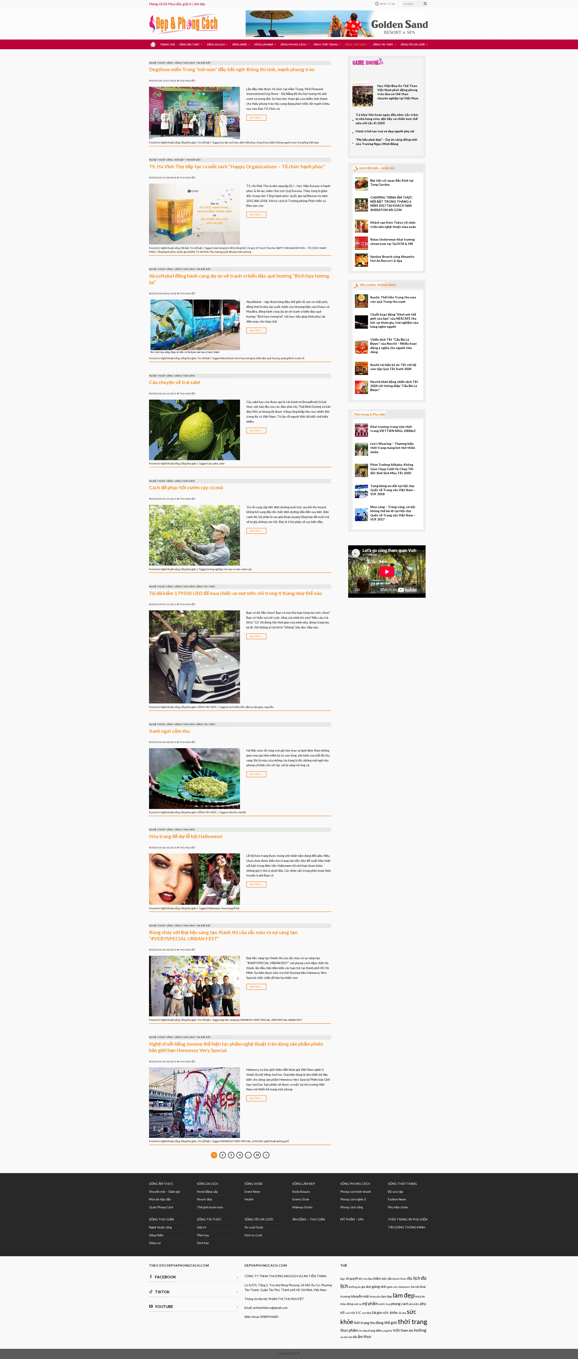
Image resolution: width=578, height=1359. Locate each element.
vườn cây (246, 569)
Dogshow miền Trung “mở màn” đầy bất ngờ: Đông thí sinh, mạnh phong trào (232, 69)
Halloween (214, 908)
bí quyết (352, 1278)
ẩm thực (364, 1336)
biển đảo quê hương (268, 358)
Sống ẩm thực (189, 44)
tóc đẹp (363, 1330)
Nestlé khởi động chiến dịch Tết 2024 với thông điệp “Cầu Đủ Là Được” (394, 386)
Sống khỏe (239, 44)
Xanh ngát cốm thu (169, 731)
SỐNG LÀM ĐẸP (303, 1184)
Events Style (300, 1199)
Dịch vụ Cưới (253, 1235)
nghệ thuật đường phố (276, 1141)
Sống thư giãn (355, 44)
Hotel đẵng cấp (207, 1191)
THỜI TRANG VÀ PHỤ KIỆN (407, 1219)
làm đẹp (404, 1295)
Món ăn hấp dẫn (160, 1199)
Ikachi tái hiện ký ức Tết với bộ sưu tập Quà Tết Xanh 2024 (393, 367)
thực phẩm (349, 1330)
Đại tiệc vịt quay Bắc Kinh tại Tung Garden (391, 182)
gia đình (366, 1287)
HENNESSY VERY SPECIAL (255, 1019)
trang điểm (375, 1330)
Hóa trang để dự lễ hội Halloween (185, 836)
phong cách (399, 1303)
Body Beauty (301, 1191)
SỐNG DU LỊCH (207, 1184)
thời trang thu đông (369, 1323)
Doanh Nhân (399, 1278)
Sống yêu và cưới (413, 44)
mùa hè (420, 1296)
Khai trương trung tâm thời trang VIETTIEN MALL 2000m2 (392, 429)
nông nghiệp (215, 569)
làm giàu (258, 706)
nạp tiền (269, 706)
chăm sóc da (382, 1278)
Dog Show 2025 (266, 142)
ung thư (387, 1330)
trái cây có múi (232, 569)
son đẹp (366, 1312)
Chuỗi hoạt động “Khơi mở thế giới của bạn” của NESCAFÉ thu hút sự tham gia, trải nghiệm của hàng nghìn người (394, 320)
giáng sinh (379, 1287)
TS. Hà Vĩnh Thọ (205, 251)
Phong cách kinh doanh (355, 1191)
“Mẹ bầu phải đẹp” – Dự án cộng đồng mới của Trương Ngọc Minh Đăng (386, 141)
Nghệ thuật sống (161, 63)
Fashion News (397, 1199)
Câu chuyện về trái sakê (174, 382)
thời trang (412, 1321)
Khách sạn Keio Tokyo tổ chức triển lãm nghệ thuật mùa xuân (393, 224)
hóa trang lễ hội (230, 908)
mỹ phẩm (370, 1303)
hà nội (415, 1287)
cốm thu (233, 812)
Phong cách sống (351, 1207)
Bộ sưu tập (395, 1191)
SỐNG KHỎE (254, 1184)
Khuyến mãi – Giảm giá (164, 1191)
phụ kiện (414, 1304)
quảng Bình (287, 358)
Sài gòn (377, 1312)
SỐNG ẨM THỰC (161, 1184)
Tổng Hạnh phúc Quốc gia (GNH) (176, 251)
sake (222, 463)
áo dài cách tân (229, 142)
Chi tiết (256, 117)
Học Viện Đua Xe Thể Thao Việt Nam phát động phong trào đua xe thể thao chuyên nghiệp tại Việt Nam (397, 92)
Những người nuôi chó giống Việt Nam (297, 142)
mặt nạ (357, 1304)
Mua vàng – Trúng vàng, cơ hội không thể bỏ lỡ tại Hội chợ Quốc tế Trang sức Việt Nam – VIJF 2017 (392, 513)
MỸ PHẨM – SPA (352, 1219)
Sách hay (203, 1243)
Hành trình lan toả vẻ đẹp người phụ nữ (385, 131)
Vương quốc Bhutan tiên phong (233, 251)
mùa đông (346, 1304)
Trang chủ (167, 44)
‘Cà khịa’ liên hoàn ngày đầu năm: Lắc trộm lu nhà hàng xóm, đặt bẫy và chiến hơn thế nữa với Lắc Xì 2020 (387, 119)
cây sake (213, 463)
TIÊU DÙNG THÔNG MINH (406, 1227)
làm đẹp (386, 1296)
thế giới (390, 1322)
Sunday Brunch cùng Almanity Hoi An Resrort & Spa (392, 258)
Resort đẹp (204, 1199)
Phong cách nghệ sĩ (353, 1199)
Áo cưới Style (254, 1227)
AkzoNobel (227, 358)
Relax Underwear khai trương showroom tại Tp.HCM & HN (392, 241)
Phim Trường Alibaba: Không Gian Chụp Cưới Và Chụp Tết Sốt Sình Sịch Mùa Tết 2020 (392, 469)
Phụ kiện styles (398, 1207)
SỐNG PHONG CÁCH (355, 1184)
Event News (252, 1191)
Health (249, 1199)
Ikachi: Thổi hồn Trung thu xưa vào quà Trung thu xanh (393, 299)
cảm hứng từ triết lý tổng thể (229, 247)
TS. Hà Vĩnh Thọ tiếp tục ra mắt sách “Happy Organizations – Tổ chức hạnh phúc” (237, 166)
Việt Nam (400, 1330)
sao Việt (350, 1312)
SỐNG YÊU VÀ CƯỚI (259, 1219)
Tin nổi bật (203, 63)
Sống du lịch (216, 44)
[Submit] (425, 4)
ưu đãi (352, 1337)
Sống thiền (156, 1235)
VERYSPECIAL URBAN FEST (286, 1019)
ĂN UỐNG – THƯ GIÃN (308, 1219)
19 (257, 1155)
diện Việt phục (247, 142)
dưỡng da (355, 1287)
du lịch (413, 1278)
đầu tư (249, 706)
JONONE (257, 1141)
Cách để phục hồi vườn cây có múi (186, 487)
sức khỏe (390, 1312)
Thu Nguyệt (187, 81)
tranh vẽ (299, 358)
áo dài (344, 1337)
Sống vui (155, 1243)
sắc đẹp (402, 1312)
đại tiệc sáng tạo (230, 1019)
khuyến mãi (360, 1296)
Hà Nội (242, 812)
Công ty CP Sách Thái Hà (260, 247)
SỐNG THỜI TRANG (402, 1184)
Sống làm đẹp (263, 44)
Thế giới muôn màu (210, 1207)
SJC (358, 1312)
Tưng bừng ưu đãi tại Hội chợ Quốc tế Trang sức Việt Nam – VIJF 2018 (392, 490)
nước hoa (384, 1304)
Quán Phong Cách (161, 1207)
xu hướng (417, 1330)
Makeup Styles (302, 1207)
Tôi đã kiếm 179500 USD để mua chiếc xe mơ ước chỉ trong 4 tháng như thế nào (235, 593)
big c (343, 1278)
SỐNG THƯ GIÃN (161, 1219)
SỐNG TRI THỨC (383, 44)
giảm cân (392, 1286)
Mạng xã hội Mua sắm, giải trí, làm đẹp (177, 4)
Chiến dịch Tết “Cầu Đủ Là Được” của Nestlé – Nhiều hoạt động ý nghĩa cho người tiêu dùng (393, 345)
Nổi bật (179, 160)
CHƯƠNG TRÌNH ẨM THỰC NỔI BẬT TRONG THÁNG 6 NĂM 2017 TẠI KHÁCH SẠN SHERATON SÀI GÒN (391, 203)
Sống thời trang (326, 44)
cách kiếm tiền (236, 706)
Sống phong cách (293, 44)
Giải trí (201, 1227)
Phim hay (203, 1235)
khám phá (375, 1296)
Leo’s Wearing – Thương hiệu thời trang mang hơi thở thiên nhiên (392, 448)
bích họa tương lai (245, 358)
